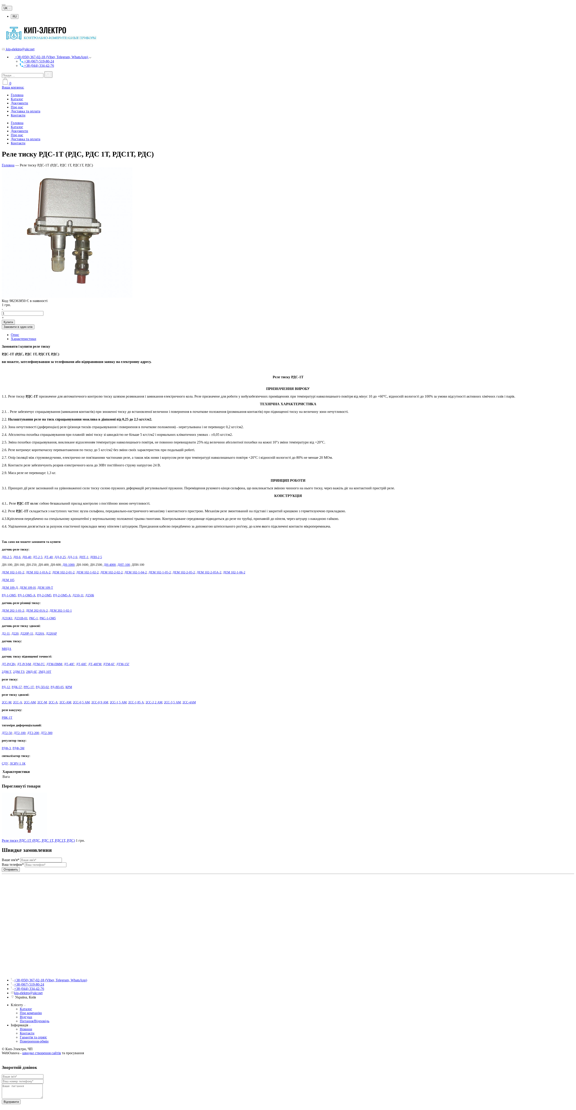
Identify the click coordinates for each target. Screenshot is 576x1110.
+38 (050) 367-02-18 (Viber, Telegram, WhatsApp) (51, 57)
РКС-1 (33, 618)
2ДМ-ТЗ (18, 672)
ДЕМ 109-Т (45, 587)
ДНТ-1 (83, 557)
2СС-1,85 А (136, 702)
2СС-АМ (30, 702)
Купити (8, 322)
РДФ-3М (18, 748)
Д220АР (51, 633)
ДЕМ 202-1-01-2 (13, 610)
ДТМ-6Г (109, 664)
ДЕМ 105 (8, 580)
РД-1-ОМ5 (9, 595)
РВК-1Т (7, 717)
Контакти (18, 115)
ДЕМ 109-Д (10, 587)
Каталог (17, 99)
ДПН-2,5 (96, 557)
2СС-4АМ (189, 702)
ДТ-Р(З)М (24, 664)
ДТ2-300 (46, 733)
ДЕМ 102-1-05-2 (159, 572)
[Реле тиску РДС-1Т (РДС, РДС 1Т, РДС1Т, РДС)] (67, 296)
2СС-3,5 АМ (172, 702)
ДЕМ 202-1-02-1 (61, 610)
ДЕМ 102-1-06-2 (234, 572)
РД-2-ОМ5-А (62, 595)
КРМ (68, 687)
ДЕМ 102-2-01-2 (63, 572)
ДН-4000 (110, 564)
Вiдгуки (26, 1017)
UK (6, 8)
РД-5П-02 (42, 687)
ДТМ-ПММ (54, 664)
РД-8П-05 (57, 687)
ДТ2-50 (7, 733)
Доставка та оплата (25, 111)
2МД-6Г (31, 672)
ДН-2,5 (6, 557)
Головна (17, 95)
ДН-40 (26, 557)
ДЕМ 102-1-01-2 (13, 572)
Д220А (39, 633)
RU (15, 16)
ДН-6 (16, 557)
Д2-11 (6, 633)
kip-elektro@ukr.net (19, 49)
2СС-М (6, 702)
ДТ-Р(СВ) (8, 664)
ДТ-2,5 (37, 557)
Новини (26, 1029)
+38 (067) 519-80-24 (38, 61)
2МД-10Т (44, 672)
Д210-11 (77, 595)
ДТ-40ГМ (94, 664)
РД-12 (6, 687)
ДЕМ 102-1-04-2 (135, 572)
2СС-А (17, 702)
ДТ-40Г (69, 664)
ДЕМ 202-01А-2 (37, 610)
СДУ (5, 763)
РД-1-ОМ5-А (26, 595)
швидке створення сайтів (41, 1053)
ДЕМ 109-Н (28, 587)
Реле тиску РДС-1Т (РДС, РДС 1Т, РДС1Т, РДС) (38, 840)
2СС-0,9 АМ (99, 702)
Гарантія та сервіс (33, 1037)
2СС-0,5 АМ (81, 702)
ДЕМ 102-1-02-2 (87, 572)
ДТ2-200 (33, 733)
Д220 (14, 633)
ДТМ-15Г (122, 664)
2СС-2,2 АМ (154, 702)
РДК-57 (17, 687)
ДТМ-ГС (39, 664)
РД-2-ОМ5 (44, 595)
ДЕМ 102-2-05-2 (184, 572)
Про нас (17, 107)
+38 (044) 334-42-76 (38, 65)
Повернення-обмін (34, 1041)
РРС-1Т (29, 687)
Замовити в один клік (18, 327)
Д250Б (89, 595)
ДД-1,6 (72, 557)
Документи (19, 103)
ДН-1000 (68, 564)
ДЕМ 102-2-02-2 (111, 572)
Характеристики (23, 339)
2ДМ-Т (6, 672)
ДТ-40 (48, 557)
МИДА (6, 649)
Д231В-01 (20, 618)
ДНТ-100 (123, 564)
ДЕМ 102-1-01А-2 (38, 572)
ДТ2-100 (19, 733)
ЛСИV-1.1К (17, 763)
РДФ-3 (6, 748)
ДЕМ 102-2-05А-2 (209, 572)
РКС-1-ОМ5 (48, 618)
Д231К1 (7, 618)
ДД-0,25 (60, 557)
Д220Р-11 (26, 633)
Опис (15, 335)
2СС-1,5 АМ (118, 702)
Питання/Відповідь (34, 1021)
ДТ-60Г (81, 664)
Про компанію (31, 1013)
